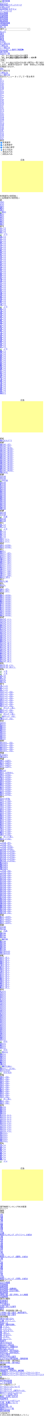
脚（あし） (5, 1333)
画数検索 (4, 17)
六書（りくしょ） (8, 1321)
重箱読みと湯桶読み (9, 1347)
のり (2, 132)
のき (2, 86)
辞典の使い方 (6, 1407)
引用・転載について (9, 1403)
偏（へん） (5, 1327)
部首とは (4, 1323)
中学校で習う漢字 (8, 1315)
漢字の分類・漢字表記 (10, 1363)
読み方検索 (5, 1283)
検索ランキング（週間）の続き (14, 1257)
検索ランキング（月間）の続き (14, 1279)
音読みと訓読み (7, 1345)
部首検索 (4, 19)
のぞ (2, 104)
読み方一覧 (5, 53)
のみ (2, 128)
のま (2, 126)
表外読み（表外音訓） (10, 1353)
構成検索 (4, 21)
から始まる (5, 43)
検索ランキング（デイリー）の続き (16, 1235)
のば (2, 118)
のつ (2, 110)
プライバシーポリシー (10, 1401)
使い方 (3, 27)
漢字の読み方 (6, 1343)
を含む (3, 41)
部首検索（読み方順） (10, 1291)
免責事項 (4, 1399)
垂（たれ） (5, 1337)
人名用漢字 (5, 1305)
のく (2, 90)
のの (2, 114)
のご (2, 96)
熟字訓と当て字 (7, 1349)
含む (2, 68)
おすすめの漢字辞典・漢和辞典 (14, 1359)
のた (2, 106)
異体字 (3, 1341)
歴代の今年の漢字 (8, 1357)
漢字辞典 (4, 51)
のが (2, 84)
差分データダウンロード (11, 1393)
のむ (2, 130)
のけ (2, 92)
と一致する (5, 47)
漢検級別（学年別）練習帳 (12, 1371)
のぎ (2, 88)
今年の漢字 (5, 1355)
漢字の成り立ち (7, 1319)
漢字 (2, 33)
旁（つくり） (6, 1329)
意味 (2, 35)
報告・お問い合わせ (9, 1397)
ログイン (4, 3)
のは (2, 116)
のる (2, 134)
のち (2, 108)
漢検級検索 (5, 23)
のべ (2, 122)
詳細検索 (4, 25)
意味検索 (4, 15)
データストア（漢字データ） (13, 1391)
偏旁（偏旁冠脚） (8, 1325)
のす (2, 100)
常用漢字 (4, 1301)
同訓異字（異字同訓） (10, 1351)
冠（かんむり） (7, 1331)
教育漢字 (4, 1303)
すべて (3, 31)
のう (2, 80)
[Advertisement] (22, 176)
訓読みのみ (8, 154)
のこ (2, 94)
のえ (2, 82)
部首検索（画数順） (9, 1289)
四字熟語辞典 (6, 1381)
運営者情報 (5, 1411)
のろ (2, 136)
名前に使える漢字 (8, 1307)
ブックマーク (6, 11)
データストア (6, 1389)
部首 (2, 37)
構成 (2, 39)
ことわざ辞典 (6, 1383)
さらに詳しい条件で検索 (12, 49)
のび (2, 120)
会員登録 (4, 9)
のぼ (2, 124)
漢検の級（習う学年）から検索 (14, 1295)
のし (2, 98)
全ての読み (8, 150)
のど (2, 112)
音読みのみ (8, 152)
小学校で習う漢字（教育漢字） (14, 1313)
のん (2, 138)
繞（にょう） (6, 1339)
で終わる (4, 45)
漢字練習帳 (5, 1367)
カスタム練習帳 (7, 1369)
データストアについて (10, 1387)
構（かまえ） (6, 1335)
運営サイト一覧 (7, 1409)
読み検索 (4, 13)
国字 (2, 1309)
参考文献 (4, 1405)
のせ (2, 102)
